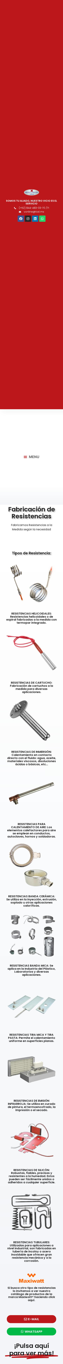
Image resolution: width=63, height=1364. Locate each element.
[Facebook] (21, 219)
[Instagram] (28, 219)
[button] (31, 456)
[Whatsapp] (42, 219)
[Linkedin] (35, 219)
